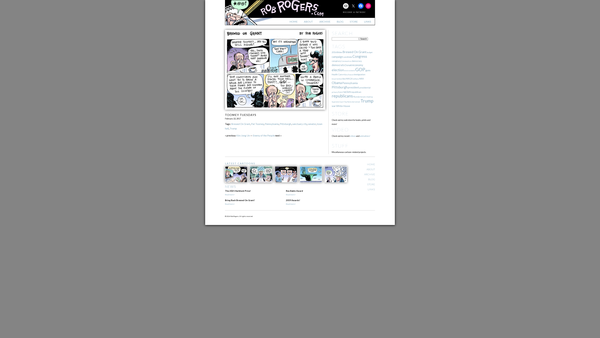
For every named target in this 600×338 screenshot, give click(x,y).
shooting (369, 97)
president (353, 87)
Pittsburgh (285, 123)
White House (343, 106)
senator (312, 123)
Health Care (337, 74)
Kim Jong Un (243, 135)
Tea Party (348, 102)
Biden (339, 52)
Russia (356, 96)
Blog (340, 21)
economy (357, 65)
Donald (348, 65)
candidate (347, 57)
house (351, 75)
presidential (364, 87)
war (334, 105)
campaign (337, 56)
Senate (363, 97)
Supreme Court (338, 102)
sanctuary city (299, 123)
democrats (338, 65)
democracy (357, 61)
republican (356, 92)
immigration (359, 74)
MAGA (349, 78)
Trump (233, 128)
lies (344, 78)
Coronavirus (346, 61)
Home (294, 21)
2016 (334, 52)
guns (367, 70)
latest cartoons (240, 163)
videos (353, 136)
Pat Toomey (257, 123)
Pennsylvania (272, 123)
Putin (340, 92)
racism (347, 91)
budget (369, 52)
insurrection (337, 79)
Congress (359, 56)
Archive (324, 21)
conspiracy (336, 61)
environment (349, 70)
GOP (360, 69)
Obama (337, 83)
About (308, 21)
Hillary (345, 75)
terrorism (356, 102)
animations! (365, 136)
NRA (361, 78)
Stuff (340, 146)
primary (335, 92)
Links (367, 21)
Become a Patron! (354, 12)
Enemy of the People (264, 135)
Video (340, 129)
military (356, 79)
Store (354, 21)
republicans (342, 95)
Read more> (230, 195)
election (338, 70)
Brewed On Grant (240, 123)
